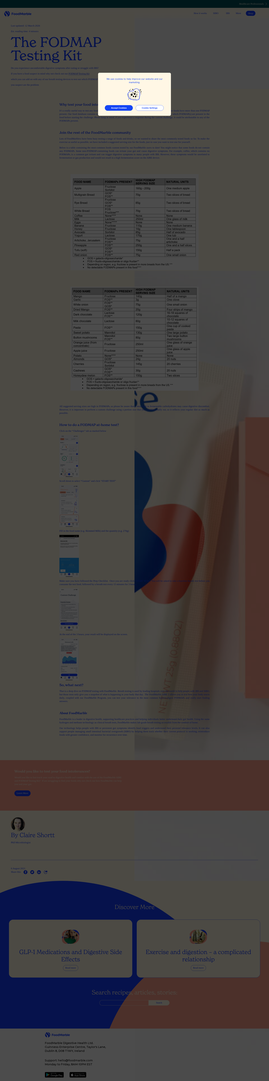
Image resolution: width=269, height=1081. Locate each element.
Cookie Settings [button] (149, 108)
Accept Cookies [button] (119, 108)
